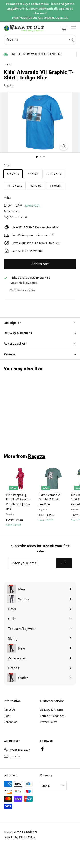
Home (7, 64)
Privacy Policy (48, 722)
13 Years (35, 186)
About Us (9, 710)
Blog (6, 716)
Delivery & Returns (51, 710)
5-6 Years (13, 174)
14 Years (55, 186)
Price (7, 197)
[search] (40, 40)
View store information (22, 289)
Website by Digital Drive (19, 837)
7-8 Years (33, 174)
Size (7, 165)
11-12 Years (14, 186)
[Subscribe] (64, 563)
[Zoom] (63, 146)
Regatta (9, 85)
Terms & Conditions (52, 716)
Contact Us (10, 722)
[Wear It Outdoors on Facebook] (42, 748)
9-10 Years (54, 174)
